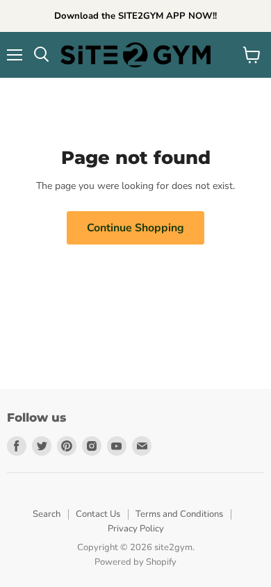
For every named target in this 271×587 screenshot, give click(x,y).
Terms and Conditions (179, 514)
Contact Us (98, 514)
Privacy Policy (136, 528)
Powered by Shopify (135, 562)
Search (46, 514)
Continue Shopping (135, 227)
